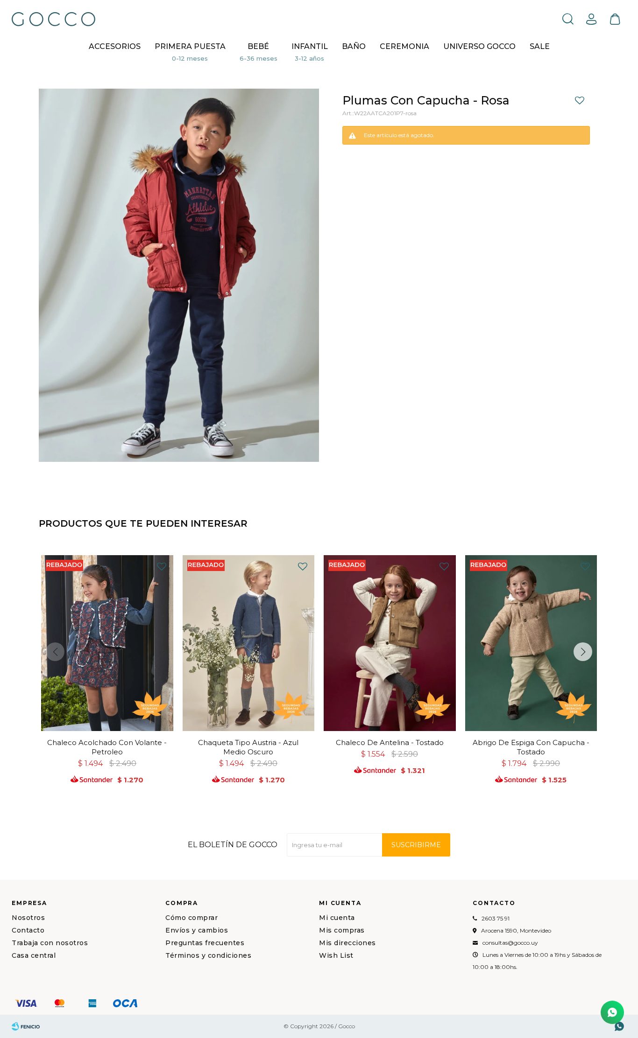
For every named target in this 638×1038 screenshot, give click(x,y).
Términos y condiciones (208, 955)
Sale (540, 46)
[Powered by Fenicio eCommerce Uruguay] (26, 1026)
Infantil (309, 46)
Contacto (28, 930)
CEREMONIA (404, 46)
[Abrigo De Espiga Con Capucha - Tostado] (531, 643)
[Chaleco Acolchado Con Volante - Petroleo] (107, 643)
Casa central (34, 955)
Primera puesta (190, 46)
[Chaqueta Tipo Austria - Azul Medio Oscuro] (249, 643)
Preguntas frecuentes (204, 943)
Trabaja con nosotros (50, 943)
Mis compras (342, 930)
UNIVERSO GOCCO (479, 46)
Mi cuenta (337, 917)
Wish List (336, 955)
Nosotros (28, 917)
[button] (568, 18)
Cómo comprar (191, 917)
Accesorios (115, 46)
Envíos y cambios (196, 930)
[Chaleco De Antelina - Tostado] (390, 643)
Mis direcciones (347, 943)
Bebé (258, 46)
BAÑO (354, 46)
